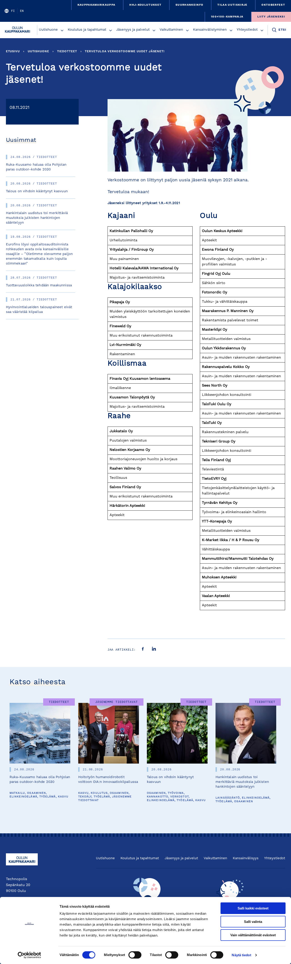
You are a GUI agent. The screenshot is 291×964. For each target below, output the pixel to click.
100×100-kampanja (227, 16)
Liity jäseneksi (271, 16)
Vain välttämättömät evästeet (253, 935)
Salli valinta (253, 922)
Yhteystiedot (247, 30)
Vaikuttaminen (171, 30)
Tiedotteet (67, 51)
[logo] (18, 30)
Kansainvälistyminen (210, 30)
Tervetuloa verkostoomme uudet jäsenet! (125, 51)
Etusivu (13, 51)
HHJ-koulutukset (145, 5)
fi (13, 11)
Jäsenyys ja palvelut (133, 30)
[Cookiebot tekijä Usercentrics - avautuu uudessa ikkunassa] (29, 955)
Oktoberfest (273, 5)
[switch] (134, 955)
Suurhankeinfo (189, 5)
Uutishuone (48, 30)
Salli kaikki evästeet (253, 908)
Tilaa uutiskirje (232, 5)
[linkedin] (154, 649)
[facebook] (142, 649)
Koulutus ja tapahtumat (87, 30)
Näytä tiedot (241, 955)
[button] (62, 30)
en (22, 11)
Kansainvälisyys (245, 858)
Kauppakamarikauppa (96, 5)
